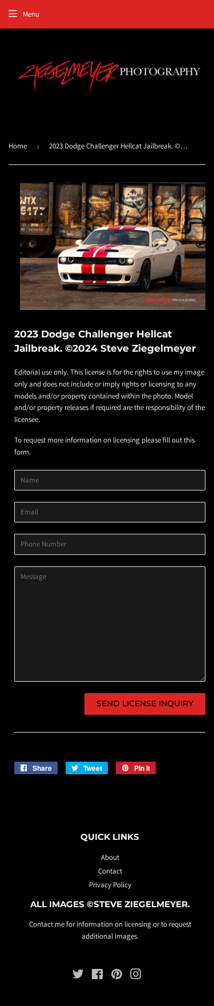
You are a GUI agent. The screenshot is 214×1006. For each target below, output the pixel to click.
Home (18, 146)
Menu (31, 14)
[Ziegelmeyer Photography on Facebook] (97, 976)
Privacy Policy (110, 885)
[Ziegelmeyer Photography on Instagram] (136, 976)
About (110, 857)
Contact (110, 871)
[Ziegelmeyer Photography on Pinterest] (117, 976)
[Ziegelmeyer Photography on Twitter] (78, 976)
